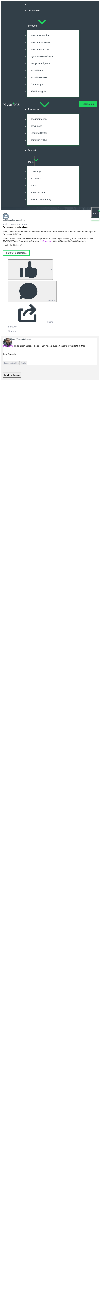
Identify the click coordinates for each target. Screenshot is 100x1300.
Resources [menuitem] (33, 109)
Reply (23, 363)
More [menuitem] (31, 161)
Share (50, 322)
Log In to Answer (12, 375)
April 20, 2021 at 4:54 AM (15, 224)
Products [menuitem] (32, 25)
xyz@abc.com (45, 241)
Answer (51, 300)
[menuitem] (53, 11)
